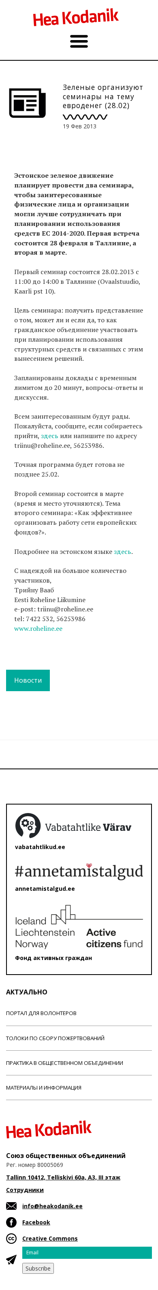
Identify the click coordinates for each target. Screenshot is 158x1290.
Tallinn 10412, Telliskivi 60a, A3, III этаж (63, 1177)
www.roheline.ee (38, 628)
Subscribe (38, 1268)
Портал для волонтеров (41, 1013)
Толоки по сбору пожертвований (55, 1038)
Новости (28, 680)
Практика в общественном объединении (64, 1062)
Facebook (36, 1222)
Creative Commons (50, 1238)
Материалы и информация (43, 1087)
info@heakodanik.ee (52, 1206)
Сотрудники (25, 1190)
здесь (50, 435)
